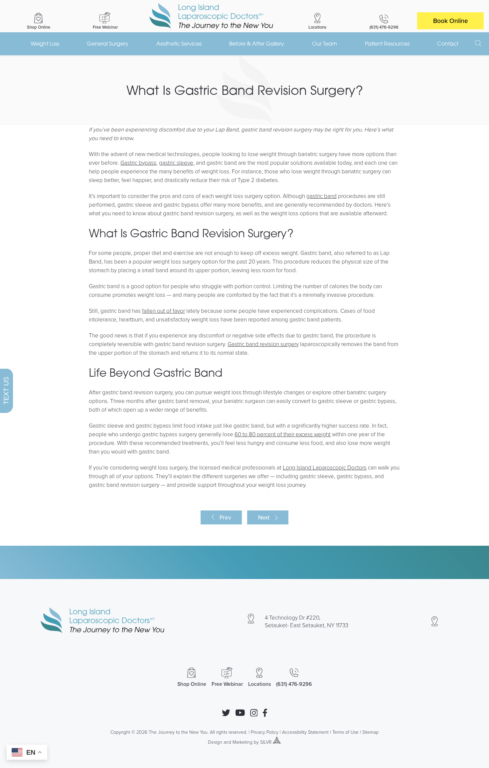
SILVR (265, 742)
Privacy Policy (264, 732)
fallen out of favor (163, 310)
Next (263, 517)
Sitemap (370, 732)
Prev (225, 517)
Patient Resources (387, 43)
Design (215, 742)
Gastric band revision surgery (263, 344)
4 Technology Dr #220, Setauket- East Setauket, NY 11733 (306, 621)
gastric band (321, 196)
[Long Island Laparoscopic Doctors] (211, 16)
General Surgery (107, 43)
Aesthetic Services (179, 43)
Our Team (324, 43)
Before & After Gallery (256, 43)
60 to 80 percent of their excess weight (283, 434)
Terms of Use (345, 732)
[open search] (478, 43)
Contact (447, 43)
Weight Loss (45, 43)
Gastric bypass (138, 162)
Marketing (242, 742)
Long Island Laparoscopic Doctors (325, 467)
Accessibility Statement (305, 732)
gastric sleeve (176, 162)
